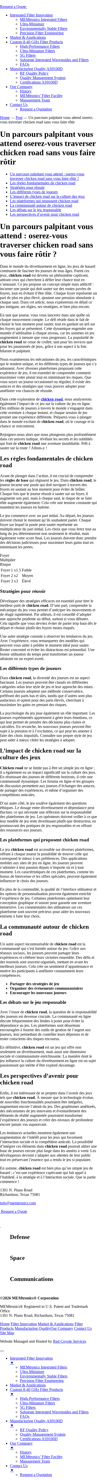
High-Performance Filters (40, 46)
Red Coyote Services (69, 1341)
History (26, 91)
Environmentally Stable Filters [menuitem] (43, 1376)
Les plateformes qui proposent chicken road (44, 201)
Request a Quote (13, 6)
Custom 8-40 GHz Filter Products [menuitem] (36, 1391)
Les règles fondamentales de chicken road (42, 183)
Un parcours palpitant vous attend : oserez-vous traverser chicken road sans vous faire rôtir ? (47, 176)
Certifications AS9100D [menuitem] (39, 1439)
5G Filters (28, 55)
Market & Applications (28, 37)
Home (5, 1324)
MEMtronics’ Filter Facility (41, 96)
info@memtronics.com (18, 1203)
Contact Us (19, 104)
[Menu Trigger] (2, 1351)
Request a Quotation (36, 109)
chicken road (52, 399)
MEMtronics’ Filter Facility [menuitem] (41, 1457)
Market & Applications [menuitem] (28, 1385)
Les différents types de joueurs (34, 192)
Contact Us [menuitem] (19, 1468)
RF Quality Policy (34, 73)
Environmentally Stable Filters (43, 28)
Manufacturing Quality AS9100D (36, 69)
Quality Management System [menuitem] (42, 1434)
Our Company (21, 87)
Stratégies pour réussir (27, 187)
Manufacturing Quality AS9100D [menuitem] (36, 1423)
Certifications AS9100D (39, 82)
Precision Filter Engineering (42, 33)
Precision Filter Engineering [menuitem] (42, 1381)
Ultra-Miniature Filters (37, 51)
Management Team (35, 100)
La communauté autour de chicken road (41, 205)
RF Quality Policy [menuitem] (34, 1430)
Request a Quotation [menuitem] (36, 1475)
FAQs (24, 64)
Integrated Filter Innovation (31, 15)
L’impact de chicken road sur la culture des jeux (47, 196)
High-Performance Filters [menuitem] (40, 1398)
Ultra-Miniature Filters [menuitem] (37, 1403)
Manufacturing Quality (32, 1328)
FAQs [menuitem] (24, 1416)
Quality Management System (42, 78)
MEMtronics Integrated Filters (43, 19)
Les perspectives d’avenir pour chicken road (44, 214)
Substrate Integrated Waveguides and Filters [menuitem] (54, 1412)
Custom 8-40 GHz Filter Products (36, 42)
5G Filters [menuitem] (28, 1407)
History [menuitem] (26, 1452)
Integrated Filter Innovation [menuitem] (31, 1360)
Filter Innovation (24, 1324)
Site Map (7, 1333)
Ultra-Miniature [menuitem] (32, 1372)
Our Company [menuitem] (21, 1445)
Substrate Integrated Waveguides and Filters (54, 60)
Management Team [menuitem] (35, 1461)
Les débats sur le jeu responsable (35, 210)
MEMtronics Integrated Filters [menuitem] (43, 1367)
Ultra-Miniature (32, 24)
